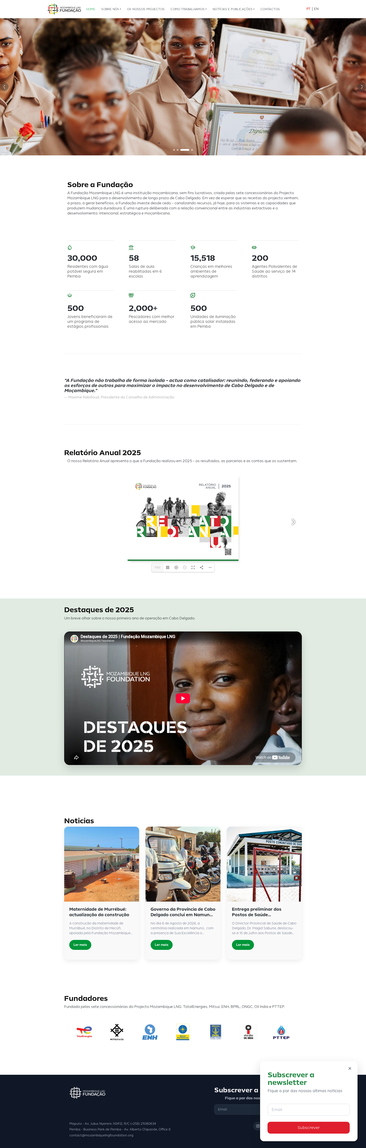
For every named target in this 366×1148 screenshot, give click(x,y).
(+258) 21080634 (143, 1124)
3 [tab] (188, 150)
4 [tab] (192, 150)
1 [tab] (177, 150)
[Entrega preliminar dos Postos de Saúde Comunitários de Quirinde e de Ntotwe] (264, 864)
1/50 (157, 567)
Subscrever (309, 1127)
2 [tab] (185, 150)
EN (316, 9)
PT (308, 9)
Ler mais (80, 945)
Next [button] (362, 87)
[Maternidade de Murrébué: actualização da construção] (101, 864)
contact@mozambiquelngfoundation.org (101, 1135)
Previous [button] (4, 87)
